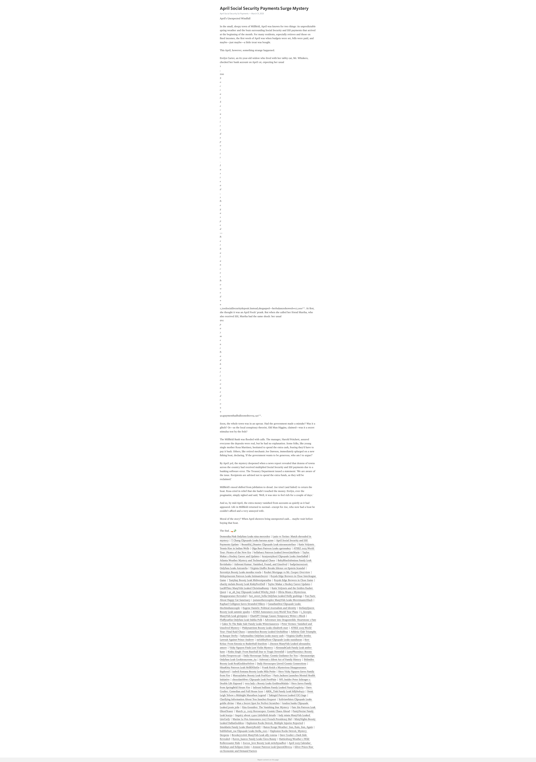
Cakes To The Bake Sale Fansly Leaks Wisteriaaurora (250, 623)
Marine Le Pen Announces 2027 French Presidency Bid (262, 719)
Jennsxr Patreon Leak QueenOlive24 (272, 746)
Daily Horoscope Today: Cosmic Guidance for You (270, 655)
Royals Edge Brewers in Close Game (293, 580)
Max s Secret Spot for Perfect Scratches (258, 703)
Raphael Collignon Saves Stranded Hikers (242, 603)
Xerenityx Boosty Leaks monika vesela (240, 572)
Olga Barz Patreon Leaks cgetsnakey (271, 548)
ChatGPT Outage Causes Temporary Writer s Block (277, 615)
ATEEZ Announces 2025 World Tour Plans (275, 611)
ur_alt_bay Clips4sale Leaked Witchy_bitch (252, 592)
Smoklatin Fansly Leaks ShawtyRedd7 (240, 727)
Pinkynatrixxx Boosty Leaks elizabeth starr (265, 627)
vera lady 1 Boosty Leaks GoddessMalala (267, 683)
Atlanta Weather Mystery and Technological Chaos (247, 560)
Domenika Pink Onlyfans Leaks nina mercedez (245, 536)
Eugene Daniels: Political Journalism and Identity (269, 607)
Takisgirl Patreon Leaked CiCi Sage (287, 695)
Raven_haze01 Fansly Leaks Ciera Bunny (254, 738)
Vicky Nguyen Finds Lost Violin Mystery (251, 647)
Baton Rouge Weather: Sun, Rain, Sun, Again (288, 727)
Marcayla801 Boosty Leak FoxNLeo (252, 675)
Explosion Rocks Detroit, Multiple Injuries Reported (275, 723)
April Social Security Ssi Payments (234, 13)
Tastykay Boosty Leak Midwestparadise (250, 580)
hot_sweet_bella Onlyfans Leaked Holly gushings (275, 595)
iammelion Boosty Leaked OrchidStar (267, 631)
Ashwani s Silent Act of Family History (280, 659)
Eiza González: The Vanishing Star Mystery (265, 707)
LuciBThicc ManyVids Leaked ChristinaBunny (244, 588)
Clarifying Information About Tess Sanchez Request (248, 699)
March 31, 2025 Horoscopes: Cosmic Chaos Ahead (263, 711)
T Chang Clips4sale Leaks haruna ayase (252, 540)
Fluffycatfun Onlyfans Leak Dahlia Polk (241, 619)
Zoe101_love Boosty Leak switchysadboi (264, 743)
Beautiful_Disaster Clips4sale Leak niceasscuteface (268, 544)
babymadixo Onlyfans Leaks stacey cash (262, 635)
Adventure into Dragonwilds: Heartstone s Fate (290, 619)
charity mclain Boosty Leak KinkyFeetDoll (242, 584)
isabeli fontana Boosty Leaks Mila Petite (254, 671)
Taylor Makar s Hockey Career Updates (289, 584)
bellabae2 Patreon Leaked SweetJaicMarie (277, 552)
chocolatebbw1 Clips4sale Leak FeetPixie (254, 679)
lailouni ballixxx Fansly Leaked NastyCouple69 (278, 687)
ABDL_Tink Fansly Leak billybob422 (285, 691)
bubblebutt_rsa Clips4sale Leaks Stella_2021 (244, 731)
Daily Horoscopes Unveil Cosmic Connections (281, 663)
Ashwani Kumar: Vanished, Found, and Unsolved (260, 564)
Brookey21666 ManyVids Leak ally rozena (254, 735)
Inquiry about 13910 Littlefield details (255, 715)
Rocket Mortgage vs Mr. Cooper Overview (287, 572)
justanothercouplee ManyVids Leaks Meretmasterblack (283, 600)
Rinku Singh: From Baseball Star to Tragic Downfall (256, 651)
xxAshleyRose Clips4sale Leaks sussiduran (279, 639)
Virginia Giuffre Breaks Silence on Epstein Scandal (277, 568)
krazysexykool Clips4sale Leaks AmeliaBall (285, 556)
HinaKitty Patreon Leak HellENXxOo (239, 667)
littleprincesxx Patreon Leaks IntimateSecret (244, 576)
